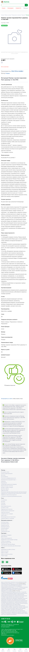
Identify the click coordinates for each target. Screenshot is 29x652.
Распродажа (10, 8)
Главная (2, 15)
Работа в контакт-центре (6, 554)
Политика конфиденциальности (8, 478)
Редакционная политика (6, 509)
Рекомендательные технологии (8, 517)
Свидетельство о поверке (7, 513)
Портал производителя (6, 538)
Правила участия (5, 525)
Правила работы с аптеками (7, 518)
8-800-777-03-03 (5, 618)
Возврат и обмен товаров (7, 487)
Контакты (3, 504)
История (3, 501)
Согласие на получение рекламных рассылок (11, 496)
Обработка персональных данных (9, 494)
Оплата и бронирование (6, 473)
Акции (3, 8)
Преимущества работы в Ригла (8, 549)
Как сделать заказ (5, 472)
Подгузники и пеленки (16, 15)
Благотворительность (6, 506)
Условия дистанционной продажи (9, 484)
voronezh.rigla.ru (22, 583)
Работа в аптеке (4, 551)
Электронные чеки (5, 531)
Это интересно (4, 476)
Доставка (3, 475)
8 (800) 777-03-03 (16, 590)
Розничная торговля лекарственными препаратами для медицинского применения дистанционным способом (14, 492)
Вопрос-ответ (4, 529)
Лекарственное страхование (7, 510)
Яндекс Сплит (4, 25)
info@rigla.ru (11, 635)
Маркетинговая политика (7, 485)
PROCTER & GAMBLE (17, 71)
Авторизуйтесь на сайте (6, 398)
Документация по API (6, 542)
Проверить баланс (5, 526)
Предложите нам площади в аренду (9, 539)
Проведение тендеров (6, 535)
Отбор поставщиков (5, 541)
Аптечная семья (4, 522)
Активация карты (5, 523)
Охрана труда (4, 555)
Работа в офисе (4, 552)
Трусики (23, 15)
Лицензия (3, 481)
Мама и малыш (8, 15)
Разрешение (4, 482)
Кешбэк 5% (18, 8)
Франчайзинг (4, 536)
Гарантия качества (5, 512)
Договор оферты (5, 489)
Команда (3, 503)
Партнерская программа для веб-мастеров (11, 545)
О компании (4, 500)
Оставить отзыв (4, 507)
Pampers (8, 73)
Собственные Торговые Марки (8, 544)
